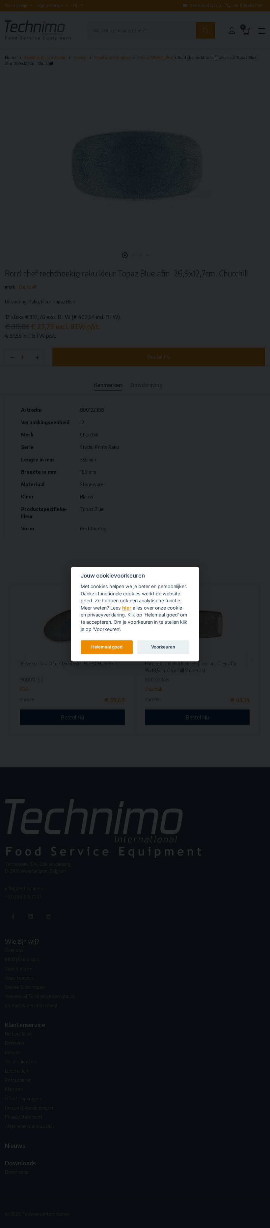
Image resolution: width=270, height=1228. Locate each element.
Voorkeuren (163, 646)
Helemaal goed (106, 646)
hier (126, 608)
